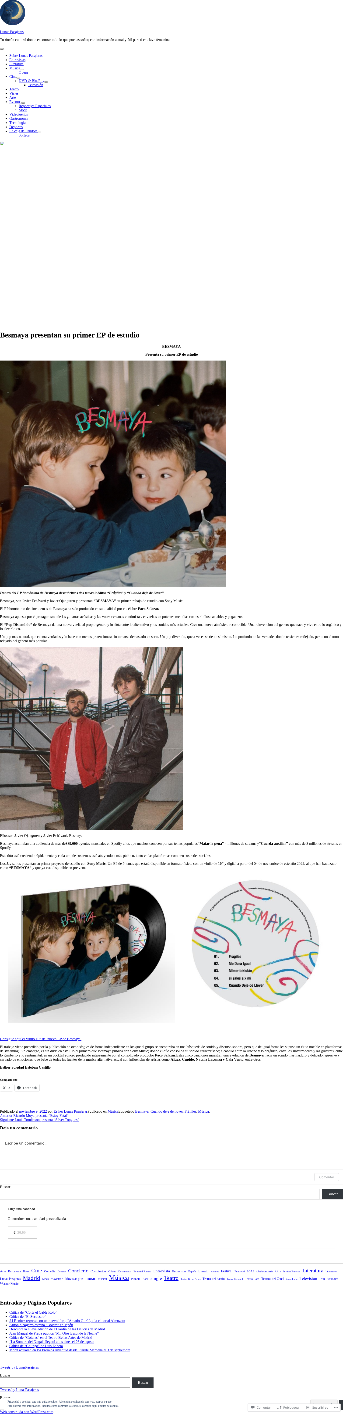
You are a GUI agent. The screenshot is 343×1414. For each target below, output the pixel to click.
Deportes (16, 127)
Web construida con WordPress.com (26, 1412)
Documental (124, 1271)
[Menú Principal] (2, 49)
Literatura (16, 64)
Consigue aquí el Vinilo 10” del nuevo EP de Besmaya (40, 1039)
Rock (145, 1279)
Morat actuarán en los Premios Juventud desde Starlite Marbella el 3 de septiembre (69, 1350)
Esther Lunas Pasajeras (71, 1111)
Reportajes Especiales (35, 106)
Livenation (331, 1271)
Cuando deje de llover (166, 1111)
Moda (23, 110)
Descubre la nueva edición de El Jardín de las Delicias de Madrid (57, 1329)
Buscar (5, 1187)
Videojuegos (18, 114)
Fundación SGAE (244, 1271)
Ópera (23, 72)
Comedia (50, 1271)
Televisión (35, 85)
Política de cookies (108, 1405)
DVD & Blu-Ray (31, 81)
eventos (215, 1271)
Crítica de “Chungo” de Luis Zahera (36, 1346)
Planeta (135, 1279)
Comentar (326, 1177)
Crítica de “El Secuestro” (27, 1317)
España (192, 1271)
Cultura (112, 1271)
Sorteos (24, 135)
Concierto (78, 1271)
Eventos (15, 102)
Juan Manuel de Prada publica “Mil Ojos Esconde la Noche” (54, 1333)
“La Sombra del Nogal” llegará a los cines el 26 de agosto (51, 1342)
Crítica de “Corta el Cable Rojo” (33, 1312)
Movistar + (57, 1279)
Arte (12, 97)
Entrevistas (17, 60)
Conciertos (98, 1271)
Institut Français (291, 1271)
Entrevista (161, 1271)
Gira (278, 1271)
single (156, 1278)
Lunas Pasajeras (12, 32)
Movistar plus (74, 1279)
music (90, 1278)
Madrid (31, 1277)
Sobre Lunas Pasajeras (25, 56)
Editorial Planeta (142, 1271)
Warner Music (9, 1283)
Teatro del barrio (214, 1279)
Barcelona (14, 1271)
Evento (203, 1271)
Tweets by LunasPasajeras (19, 1367)
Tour (322, 1279)
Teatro (14, 89)
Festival (226, 1271)
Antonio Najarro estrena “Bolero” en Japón (41, 1325)
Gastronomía (18, 118)
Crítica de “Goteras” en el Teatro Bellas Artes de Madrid (50, 1337)
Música (14, 68)
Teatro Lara (252, 1279)
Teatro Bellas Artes (190, 1279)
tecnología (292, 1279)
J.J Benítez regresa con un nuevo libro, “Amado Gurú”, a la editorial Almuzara (67, 1321)
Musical (102, 1279)
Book (26, 1271)
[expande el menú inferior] (22, 69)
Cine (12, 76)
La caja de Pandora (23, 131)
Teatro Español (235, 1279)
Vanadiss (332, 1279)
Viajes (13, 93)
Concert (62, 1271)
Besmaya (142, 1111)
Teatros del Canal (272, 1279)
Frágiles (190, 1111)
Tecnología (17, 123)
